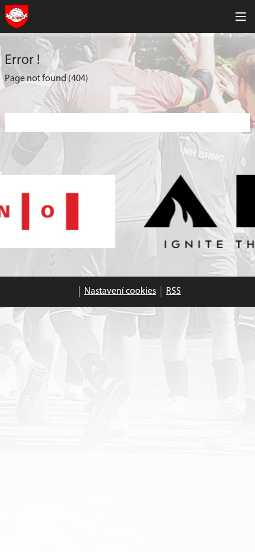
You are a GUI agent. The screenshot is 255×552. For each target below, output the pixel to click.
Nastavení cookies (120, 291)
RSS (173, 291)
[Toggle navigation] (240, 16)
